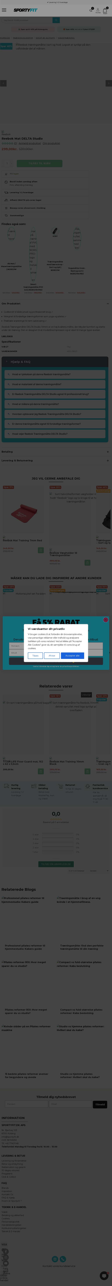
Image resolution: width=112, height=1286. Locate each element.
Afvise (52, 655)
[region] (56, 643)
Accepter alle (72, 655)
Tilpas (35, 655)
